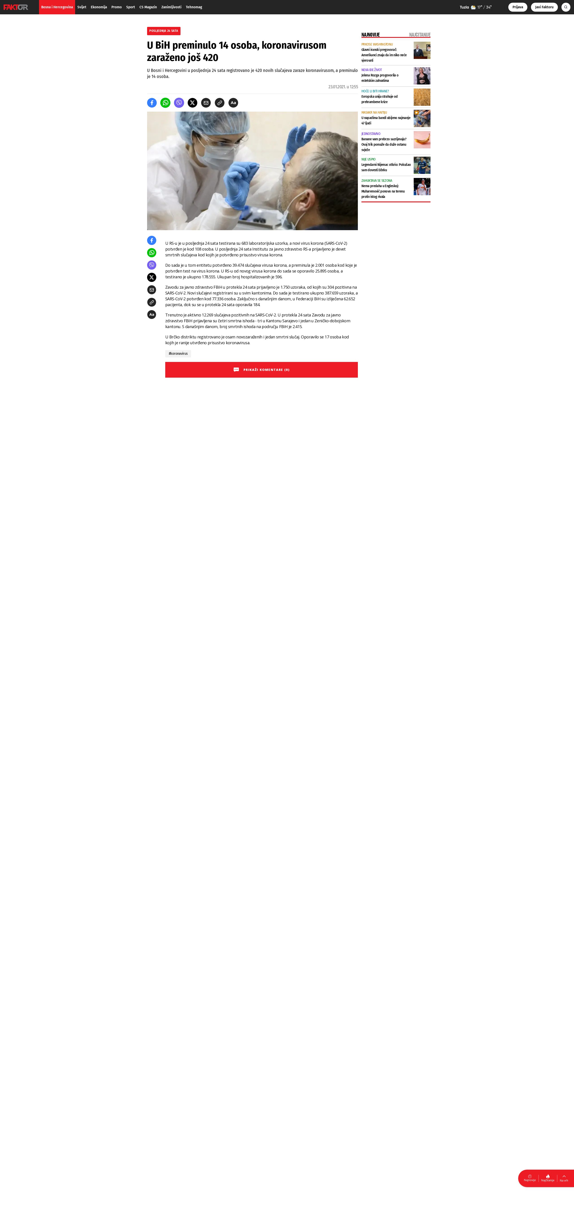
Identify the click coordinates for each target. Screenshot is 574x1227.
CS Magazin (148, 7)
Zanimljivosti (171, 7)
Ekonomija (99, 7)
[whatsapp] (165, 103)
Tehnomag (194, 7)
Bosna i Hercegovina (57, 7)
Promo (116, 7)
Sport (130, 7)
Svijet (81, 7)
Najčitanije (547, 1180)
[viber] (179, 103)
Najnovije (530, 1180)
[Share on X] (192, 103)
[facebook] (152, 103)
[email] (206, 103)
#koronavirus (178, 353)
